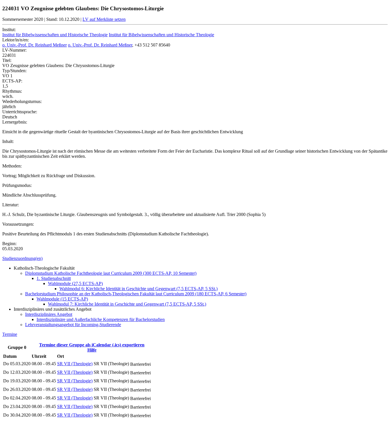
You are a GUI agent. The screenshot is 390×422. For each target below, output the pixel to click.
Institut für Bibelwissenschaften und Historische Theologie (55, 34)
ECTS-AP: (12, 80)
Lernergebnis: (14, 122)
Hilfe (92, 350)
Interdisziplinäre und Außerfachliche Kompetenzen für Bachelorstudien (101, 319)
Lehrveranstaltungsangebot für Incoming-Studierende (73, 324)
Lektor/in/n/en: (15, 39)
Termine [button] (9, 334)
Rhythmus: (12, 91)
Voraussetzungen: (18, 224)
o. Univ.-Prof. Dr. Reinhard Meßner (34, 45)
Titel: (6, 60)
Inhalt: (8, 141)
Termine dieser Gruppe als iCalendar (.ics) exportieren (91, 344)
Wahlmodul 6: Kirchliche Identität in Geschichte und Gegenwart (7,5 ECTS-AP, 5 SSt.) (138, 288)
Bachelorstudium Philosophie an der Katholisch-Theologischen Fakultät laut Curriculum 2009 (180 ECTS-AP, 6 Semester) (135, 293)
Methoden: (12, 165)
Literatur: (10, 204)
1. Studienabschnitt (54, 278)
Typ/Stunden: (14, 70)
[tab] (195, 258)
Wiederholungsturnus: (22, 101)
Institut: (9, 29)
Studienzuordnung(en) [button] (22, 258)
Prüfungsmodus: (17, 185)
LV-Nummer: (14, 50)
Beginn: (9, 243)
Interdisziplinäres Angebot (48, 314)
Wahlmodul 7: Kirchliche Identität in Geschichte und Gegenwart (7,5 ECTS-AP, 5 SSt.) (127, 304)
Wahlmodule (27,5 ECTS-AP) (75, 283)
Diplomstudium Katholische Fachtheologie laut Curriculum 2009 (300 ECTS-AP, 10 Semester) (110, 273)
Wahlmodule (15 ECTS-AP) (62, 298)
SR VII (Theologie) (75, 363)
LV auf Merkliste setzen (104, 19)
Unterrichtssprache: (19, 111)
